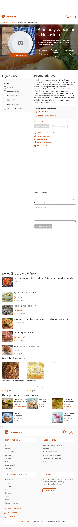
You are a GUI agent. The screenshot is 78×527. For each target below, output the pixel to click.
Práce (7, 500)
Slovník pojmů (10, 465)
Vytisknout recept (43, 136)
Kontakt (8, 468)
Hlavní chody (19, 337)
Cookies (46, 448)
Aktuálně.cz (9, 480)
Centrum (8, 493)
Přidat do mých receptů (46, 133)
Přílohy (38, 387)
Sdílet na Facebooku (44, 142)
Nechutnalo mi (60, 126)
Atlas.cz (28, 521)
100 (42, 121)
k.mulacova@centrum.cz (24, 406)
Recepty (13, 22)
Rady (7, 462)
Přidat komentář (44, 226)
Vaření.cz (5, 22)
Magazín (8, 458)
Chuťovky (14, 387)
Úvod (7, 445)
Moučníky (18, 311)
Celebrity (8, 496)
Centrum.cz (18, 521)
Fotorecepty (9, 452)
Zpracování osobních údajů (53, 458)
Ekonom (8, 486)
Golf (17, 420)
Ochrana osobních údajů (52, 455)
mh (67, 420)
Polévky (17, 297)
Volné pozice (47, 462)
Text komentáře (40, 203)
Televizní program (11, 503)
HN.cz (7, 483)
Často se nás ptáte (14, 509)
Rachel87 (68, 406)
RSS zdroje (11, 517)
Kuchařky (8, 455)
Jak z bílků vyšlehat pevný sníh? (48, 116)
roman (43, 406)
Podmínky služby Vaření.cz (52, 445)
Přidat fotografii (20, 55)
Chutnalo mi (43, 126)
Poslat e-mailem (42, 139)
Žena (6, 490)
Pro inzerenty (12, 513)
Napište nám (49, 490)
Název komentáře (40, 192)
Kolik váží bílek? (43, 112)
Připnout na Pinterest (44, 146)
